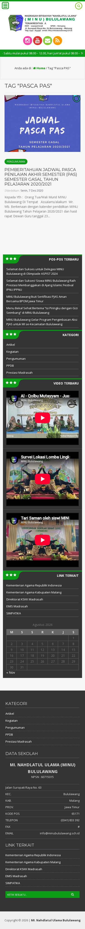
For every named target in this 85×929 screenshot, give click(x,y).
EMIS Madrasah (17, 606)
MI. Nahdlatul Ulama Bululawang (56, 920)
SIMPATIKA (13, 613)
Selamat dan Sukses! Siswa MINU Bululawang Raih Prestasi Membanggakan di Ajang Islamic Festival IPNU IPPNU (41, 285)
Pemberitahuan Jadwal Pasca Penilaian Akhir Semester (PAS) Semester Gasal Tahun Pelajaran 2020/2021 (41, 177)
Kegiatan (12, 352)
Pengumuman (16, 161)
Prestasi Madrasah (19, 373)
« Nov (10, 672)
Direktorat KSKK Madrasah (24, 599)
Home (40, 68)
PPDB (10, 366)
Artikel (10, 345)
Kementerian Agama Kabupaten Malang (33, 592)
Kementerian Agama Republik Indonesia (34, 585)
